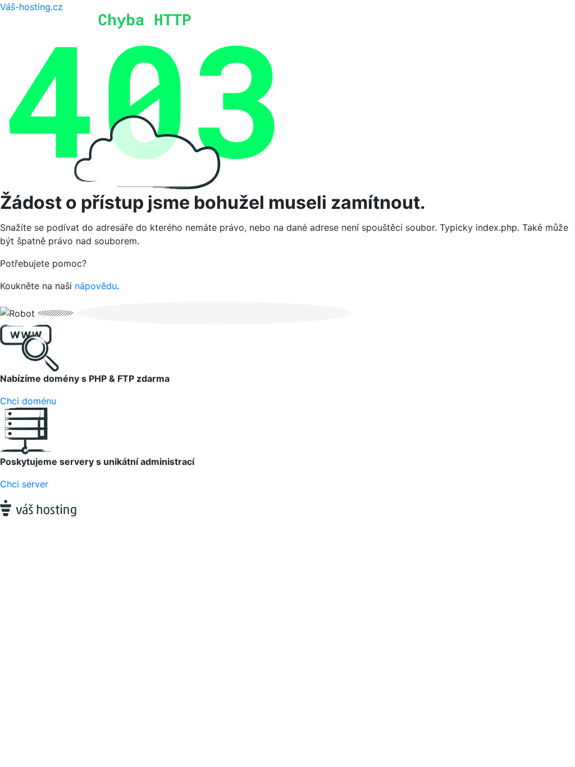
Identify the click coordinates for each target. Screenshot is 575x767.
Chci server (24, 484)
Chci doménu (28, 401)
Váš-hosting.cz (31, 6)
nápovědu (96, 285)
